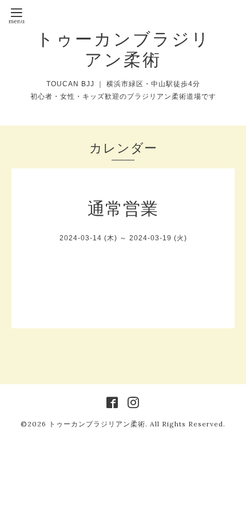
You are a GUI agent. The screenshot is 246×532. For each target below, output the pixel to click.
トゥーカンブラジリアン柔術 (123, 49)
